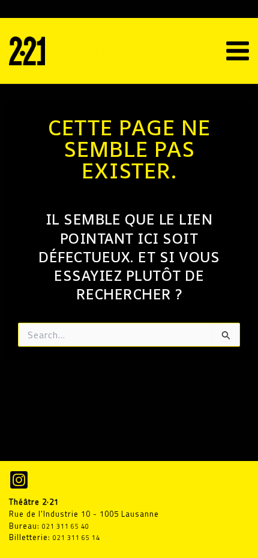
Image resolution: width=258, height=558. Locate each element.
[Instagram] (19, 480)
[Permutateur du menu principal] (237, 51)
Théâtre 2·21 (98, 51)
